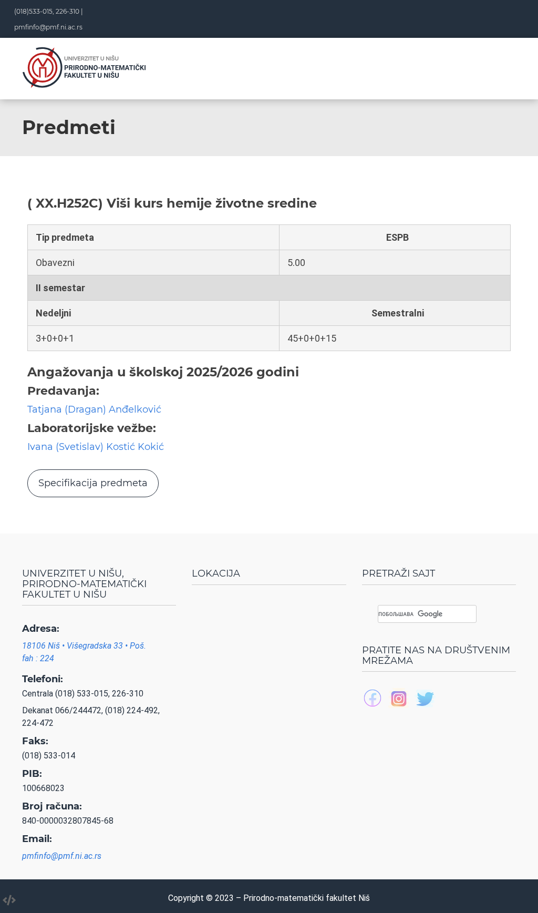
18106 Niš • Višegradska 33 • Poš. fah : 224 (84, 652)
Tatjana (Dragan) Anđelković (94, 409)
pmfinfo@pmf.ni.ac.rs (48, 27)
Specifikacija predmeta (93, 483)
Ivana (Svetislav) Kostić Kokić (95, 447)
